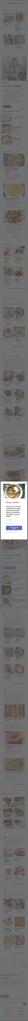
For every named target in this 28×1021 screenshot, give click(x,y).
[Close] (25, 483)
